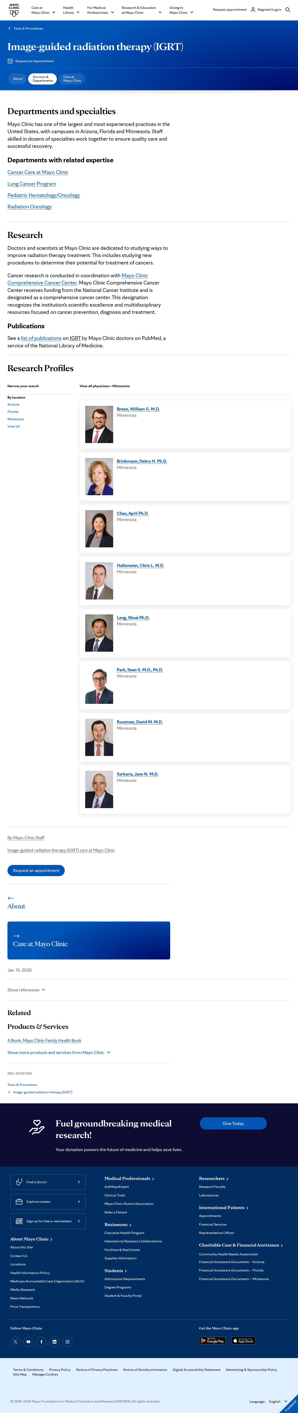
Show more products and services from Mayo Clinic (55, 1052)
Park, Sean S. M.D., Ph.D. (140, 669)
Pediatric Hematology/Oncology (43, 195)
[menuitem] (17, 78)
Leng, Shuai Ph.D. (133, 617)
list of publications (41, 338)
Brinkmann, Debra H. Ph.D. (142, 461)
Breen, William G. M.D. (138, 409)
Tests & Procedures (28, 28)
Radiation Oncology (29, 206)
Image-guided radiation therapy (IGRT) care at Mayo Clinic (61, 850)
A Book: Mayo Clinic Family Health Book (44, 1040)
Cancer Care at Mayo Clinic (37, 172)
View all (13, 426)
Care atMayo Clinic (72, 79)
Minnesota (15, 419)
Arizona (13, 404)
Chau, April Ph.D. (133, 513)
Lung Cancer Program (31, 183)
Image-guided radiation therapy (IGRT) (95, 46)
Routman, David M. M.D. (140, 722)
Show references (23, 990)
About (18, 78)
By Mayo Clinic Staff (25, 837)
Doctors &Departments (43, 79)
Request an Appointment (34, 61)
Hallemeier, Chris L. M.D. (140, 565)
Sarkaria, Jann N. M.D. (137, 774)
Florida (12, 411)
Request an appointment (36, 870)
